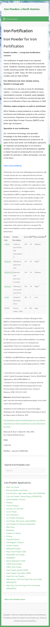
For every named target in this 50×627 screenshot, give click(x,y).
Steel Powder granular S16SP (17, 570)
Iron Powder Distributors (15, 518)
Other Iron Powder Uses (14, 599)
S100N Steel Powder (14, 564)
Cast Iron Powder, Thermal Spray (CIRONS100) (24, 496)
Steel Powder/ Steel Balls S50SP (18, 573)
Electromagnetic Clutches (15, 499)
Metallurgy (10, 530)
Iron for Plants (11, 512)
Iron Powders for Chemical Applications (20, 524)
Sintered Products (13, 539)
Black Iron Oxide (12, 487)
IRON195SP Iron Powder (15, 555)
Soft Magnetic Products (15, 542)
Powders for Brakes (13, 533)
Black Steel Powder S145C (16, 552)
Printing (9, 536)
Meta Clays (10, 527)
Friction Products (12, 506)
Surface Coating (12, 546)
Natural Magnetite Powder (15, 561)
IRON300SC (10, 558)
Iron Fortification (12, 515)
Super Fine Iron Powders (15, 576)
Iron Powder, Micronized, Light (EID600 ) (21, 521)
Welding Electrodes (13, 549)
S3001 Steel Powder (13, 567)
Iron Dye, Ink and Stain (14, 509)
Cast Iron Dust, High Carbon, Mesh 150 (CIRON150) (25, 493)
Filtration (9, 503)
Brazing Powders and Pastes (17, 490)
